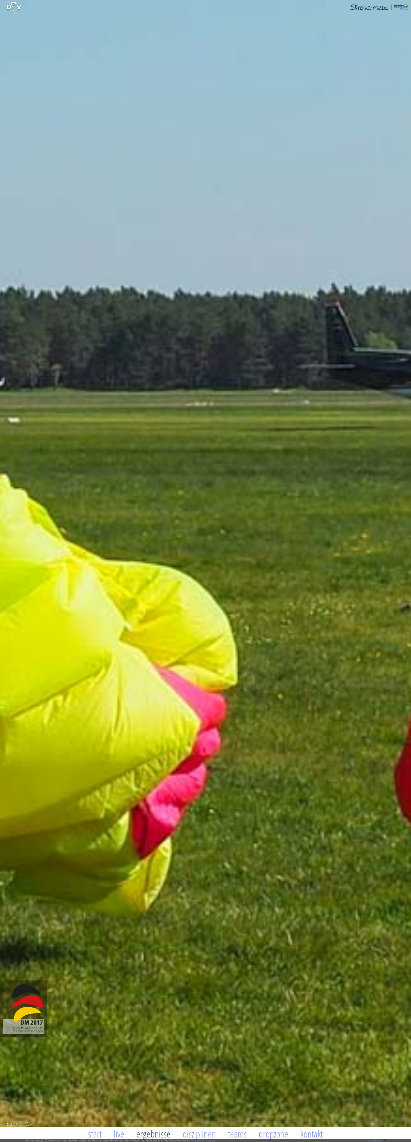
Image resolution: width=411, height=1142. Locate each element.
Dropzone (273, 1133)
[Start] (14, 12)
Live (119, 1133)
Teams (237, 1133)
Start (95, 1133)
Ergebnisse (153, 1133)
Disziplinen (199, 1133)
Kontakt (311, 1133)
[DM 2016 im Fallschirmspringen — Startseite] (23, 1035)
